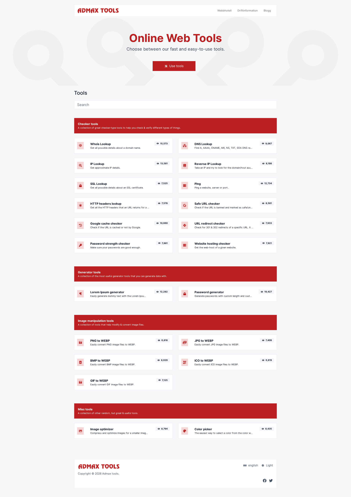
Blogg (267, 10)
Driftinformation (247, 10)
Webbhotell (224, 10)
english (252, 465)
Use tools (176, 66)
